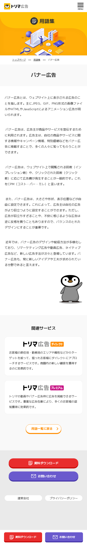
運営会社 (23, 498)
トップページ (19, 59)
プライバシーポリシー (64, 498)
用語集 (37, 59)
